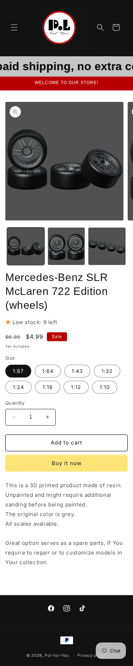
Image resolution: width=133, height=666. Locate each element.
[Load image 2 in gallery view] (66, 246)
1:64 (48, 371)
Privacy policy (92, 655)
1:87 (18, 371)
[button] (14, 27)
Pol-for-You (57, 654)
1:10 (105, 387)
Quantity (14, 403)
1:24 (18, 387)
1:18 (48, 387)
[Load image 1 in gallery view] (25, 246)
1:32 (107, 371)
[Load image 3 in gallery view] (107, 246)
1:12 (76, 387)
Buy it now (67, 463)
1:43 (77, 371)
